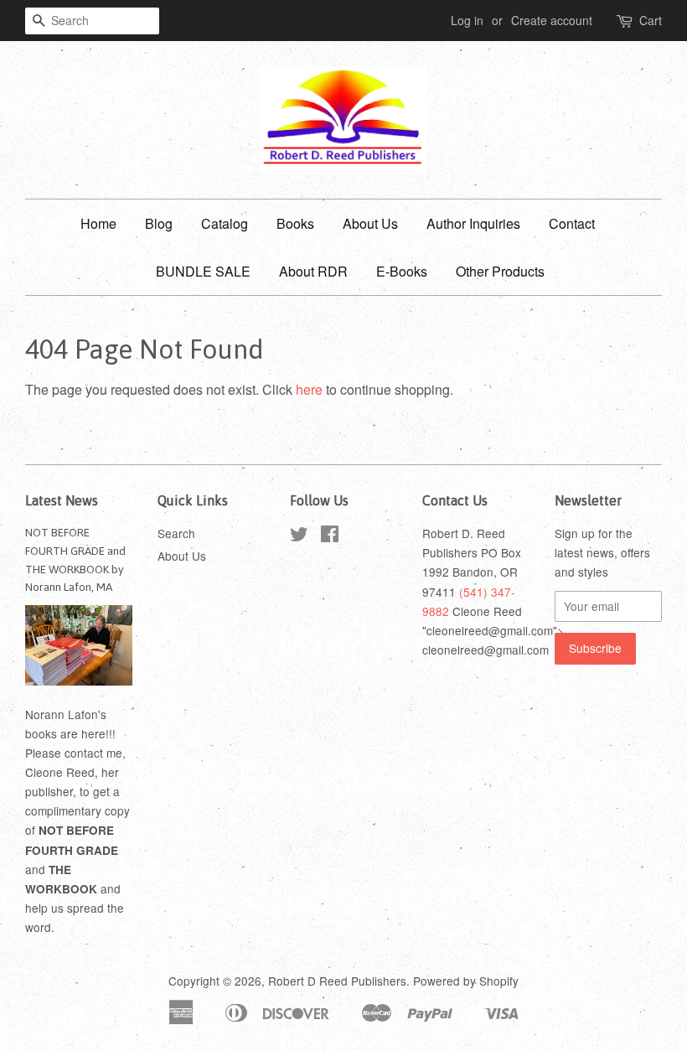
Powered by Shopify (466, 980)
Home (98, 223)
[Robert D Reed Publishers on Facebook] (329, 536)
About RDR (313, 271)
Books (295, 223)
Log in (467, 20)
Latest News (61, 500)
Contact (572, 223)
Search (176, 533)
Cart (650, 20)
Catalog (224, 223)
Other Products (500, 271)
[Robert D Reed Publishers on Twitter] (299, 536)
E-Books (401, 271)
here (309, 389)
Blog (159, 223)
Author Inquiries (473, 223)
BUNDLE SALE (203, 271)
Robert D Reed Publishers (337, 980)
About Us (370, 223)
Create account (551, 20)
